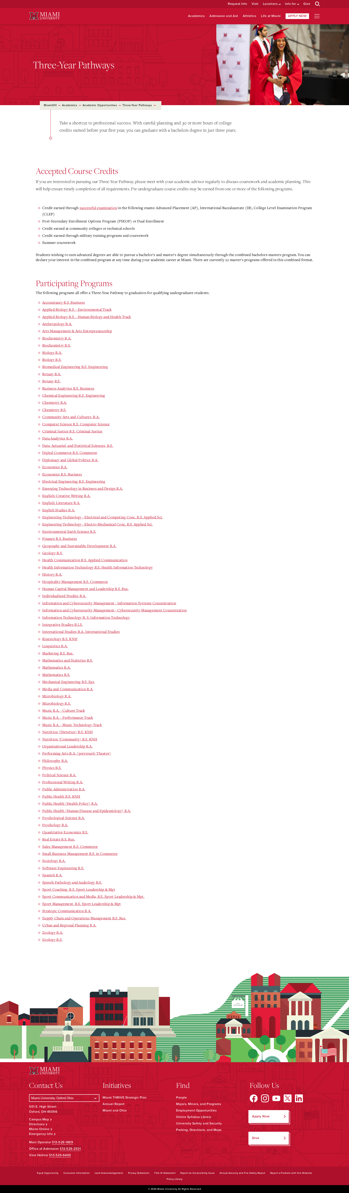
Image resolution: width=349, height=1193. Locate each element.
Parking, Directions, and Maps (199, 1130)
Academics (196, 16)
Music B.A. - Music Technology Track (72, 724)
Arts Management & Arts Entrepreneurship (77, 330)
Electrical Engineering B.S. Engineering (73, 481)
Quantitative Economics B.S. (65, 832)
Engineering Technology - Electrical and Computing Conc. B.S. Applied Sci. (102, 517)
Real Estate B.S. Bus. (58, 839)
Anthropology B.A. (57, 323)
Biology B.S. (51, 359)
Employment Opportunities (196, 1110)
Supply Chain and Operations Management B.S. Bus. (84, 918)
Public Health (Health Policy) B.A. (70, 803)
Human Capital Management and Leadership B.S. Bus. (85, 588)
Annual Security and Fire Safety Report (242, 1173)
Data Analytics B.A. (57, 438)
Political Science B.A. (59, 774)
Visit (255, 4)
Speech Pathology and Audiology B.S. (72, 882)
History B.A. (52, 574)
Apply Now (297, 16)
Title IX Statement (165, 1173)
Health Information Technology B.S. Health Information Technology (97, 567)
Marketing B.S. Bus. (58, 653)
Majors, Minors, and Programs (198, 1104)
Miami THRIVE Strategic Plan (125, 1098)
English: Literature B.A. (61, 502)
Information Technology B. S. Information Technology (86, 617)
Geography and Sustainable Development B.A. (79, 545)
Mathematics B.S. (56, 674)
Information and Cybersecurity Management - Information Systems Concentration (109, 603)
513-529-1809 (62, 1142)
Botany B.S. (51, 381)
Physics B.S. (51, 767)
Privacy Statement (138, 1173)
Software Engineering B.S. (63, 867)
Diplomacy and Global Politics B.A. (70, 459)
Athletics (249, 16)
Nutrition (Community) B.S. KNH (69, 739)
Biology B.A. (52, 352)
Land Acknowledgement (109, 1173)
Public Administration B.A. (63, 789)
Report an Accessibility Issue (197, 1173)
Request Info (237, 4)
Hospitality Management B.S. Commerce (75, 581)
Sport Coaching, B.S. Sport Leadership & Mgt (78, 889)
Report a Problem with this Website (291, 1173)
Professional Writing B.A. (62, 781)
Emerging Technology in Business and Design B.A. (82, 488)
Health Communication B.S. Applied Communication (84, 559)
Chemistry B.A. (54, 402)
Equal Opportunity (48, 1173)
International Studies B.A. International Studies (81, 631)
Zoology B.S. (52, 939)
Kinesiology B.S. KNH (59, 638)
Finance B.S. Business (59, 538)
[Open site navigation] (317, 16)
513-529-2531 (70, 1149)
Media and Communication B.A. (67, 688)
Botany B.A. (51, 373)
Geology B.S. (52, 552)
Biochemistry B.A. (56, 338)
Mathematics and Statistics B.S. (67, 660)
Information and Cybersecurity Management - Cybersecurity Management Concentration (114, 610)
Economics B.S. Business (62, 474)
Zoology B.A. (52, 932)
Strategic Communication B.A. (66, 910)
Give (306, 4)
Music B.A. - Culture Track (63, 710)
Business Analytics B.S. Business (68, 388)
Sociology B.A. (54, 860)
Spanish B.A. (52, 875)
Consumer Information (76, 1173)
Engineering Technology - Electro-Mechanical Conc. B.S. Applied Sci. (97, 524)
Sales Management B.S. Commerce (70, 846)
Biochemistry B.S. (56, 345)
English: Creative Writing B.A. (66, 495)
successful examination (98, 207)
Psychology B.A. (55, 824)
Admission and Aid (223, 16)
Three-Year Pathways (137, 105)
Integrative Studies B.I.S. (62, 624)
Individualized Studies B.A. (64, 595)
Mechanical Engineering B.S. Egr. (68, 681)
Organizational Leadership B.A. (67, 746)
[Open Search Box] (317, 4)
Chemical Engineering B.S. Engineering (73, 395)
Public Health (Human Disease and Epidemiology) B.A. (86, 810)
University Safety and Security (199, 1123)
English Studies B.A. (58, 510)
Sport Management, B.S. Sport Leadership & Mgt (81, 903)
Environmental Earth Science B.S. (69, 531)
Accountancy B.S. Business (63, 302)
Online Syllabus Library (193, 1117)
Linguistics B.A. (55, 645)
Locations (270, 4)
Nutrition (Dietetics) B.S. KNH (67, 731)
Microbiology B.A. (56, 696)
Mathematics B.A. (56, 667)
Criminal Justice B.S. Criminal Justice (72, 431)
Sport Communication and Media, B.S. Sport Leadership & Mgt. (93, 896)
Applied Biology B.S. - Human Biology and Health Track (86, 316)
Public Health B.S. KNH (61, 796)
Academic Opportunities (100, 105)
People (181, 1098)
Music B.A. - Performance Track (67, 717)
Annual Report (114, 1104)
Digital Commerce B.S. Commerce (69, 452)
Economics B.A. (54, 466)
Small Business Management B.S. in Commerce (80, 853)
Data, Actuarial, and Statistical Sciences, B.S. (77, 445)
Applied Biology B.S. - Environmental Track (77, 309)
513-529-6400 (60, 1155)
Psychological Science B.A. (63, 817)
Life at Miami (271, 16)
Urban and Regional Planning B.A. (69, 925)
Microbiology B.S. (56, 703)
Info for (290, 4)
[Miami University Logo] (44, 16)
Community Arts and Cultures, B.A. (71, 416)
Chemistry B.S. (54, 409)
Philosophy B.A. (55, 760)
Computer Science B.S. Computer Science (76, 424)
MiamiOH (50, 105)
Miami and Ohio (115, 1110)
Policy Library (174, 1179)
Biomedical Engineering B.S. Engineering (75, 366)
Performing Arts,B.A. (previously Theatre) (76, 753)
